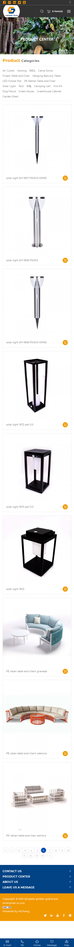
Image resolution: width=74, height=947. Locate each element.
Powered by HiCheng (16, 911)
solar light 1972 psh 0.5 (19, 424)
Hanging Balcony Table (47, 75)
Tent (21, 86)
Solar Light (9, 86)
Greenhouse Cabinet (49, 91)
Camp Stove (45, 70)
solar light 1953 (15, 589)
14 (43, 855)
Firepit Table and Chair (16, 75)
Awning (22, 70)
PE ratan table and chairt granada (26, 671)
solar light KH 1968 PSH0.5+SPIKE (26, 342)
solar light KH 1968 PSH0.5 (22, 260)
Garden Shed (10, 96)
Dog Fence (9, 91)
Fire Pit (58, 86)
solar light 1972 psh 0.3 (19, 506)
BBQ (32, 70)
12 (30, 855)
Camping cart (42, 86)
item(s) (57, 11)
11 (24, 855)
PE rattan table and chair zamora (26, 835)
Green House (26, 91)
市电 (29, 86)
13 (37, 855)
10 (68, 850)
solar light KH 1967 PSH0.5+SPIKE (26, 178)
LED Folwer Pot (12, 81)
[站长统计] (37, 907)
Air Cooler (9, 70)
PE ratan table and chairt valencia (26, 753)
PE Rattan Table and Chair (40, 81)
